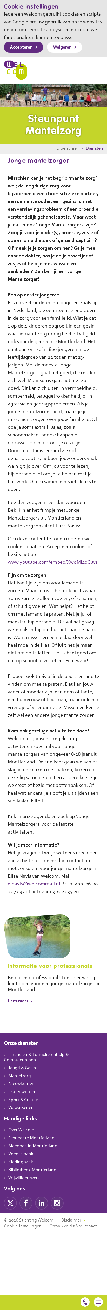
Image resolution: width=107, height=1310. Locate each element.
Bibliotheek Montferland (32, 1170)
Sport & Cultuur (23, 1100)
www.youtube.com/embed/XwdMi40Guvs (53, 562)
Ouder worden (22, 1092)
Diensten (94, 148)
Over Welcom (21, 1130)
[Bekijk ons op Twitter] (10, 1202)
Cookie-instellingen (23, 1226)
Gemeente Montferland (31, 1138)
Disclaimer (71, 1220)
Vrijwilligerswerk (24, 1178)
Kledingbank (20, 1162)
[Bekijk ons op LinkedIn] (41, 1202)
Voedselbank (21, 1154)
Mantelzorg (19, 1076)
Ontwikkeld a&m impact (73, 1226)
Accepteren (21, 47)
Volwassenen (21, 1108)
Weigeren (62, 47)
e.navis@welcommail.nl (34, 884)
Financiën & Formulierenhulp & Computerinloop (36, 1058)
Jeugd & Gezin (22, 1068)
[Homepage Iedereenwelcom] (15, 70)
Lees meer (18, 1001)
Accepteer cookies (66, 546)
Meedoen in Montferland (32, 1146)
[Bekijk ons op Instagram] (57, 1202)
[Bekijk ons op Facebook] (25, 1202)
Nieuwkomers (21, 1084)
